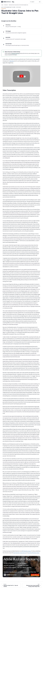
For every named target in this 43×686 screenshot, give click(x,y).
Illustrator (6, 4)
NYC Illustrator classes (26, 551)
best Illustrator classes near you (20, 553)
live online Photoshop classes (33, 553)
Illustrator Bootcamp (15, 53)
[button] (21, 76)
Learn (2, 4)
